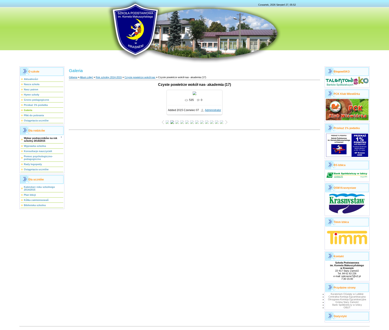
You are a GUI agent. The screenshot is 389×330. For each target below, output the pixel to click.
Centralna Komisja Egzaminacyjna (347, 296)
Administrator (213, 110)
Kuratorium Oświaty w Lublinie (347, 294)
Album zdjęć (86, 77)
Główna (73, 77)
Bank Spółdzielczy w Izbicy (347, 304)
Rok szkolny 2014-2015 (109, 77)
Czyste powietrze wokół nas (139, 77)
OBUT (347, 307)
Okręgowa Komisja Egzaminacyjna (347, 299)
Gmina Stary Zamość (347, 302)
